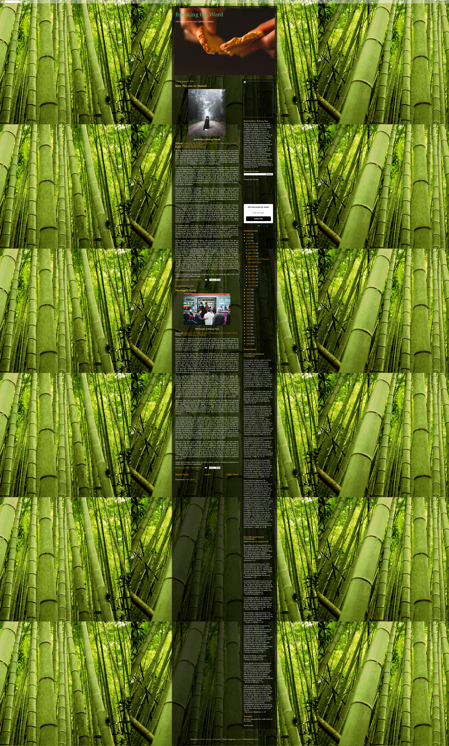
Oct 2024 (252, 250)
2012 (248, 324)
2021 (248, 296)
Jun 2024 (252, 269)
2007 (248, 341)
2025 (248, 237)
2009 (248, 334)
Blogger (255, 739)
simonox (239, 739)
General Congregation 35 (258, 541)
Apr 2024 (252, 276)
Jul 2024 (251, 266)
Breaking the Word (199, 15)
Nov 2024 (252, 247)
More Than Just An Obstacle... (192, 86)
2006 (248, 344)
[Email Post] (206, 280)
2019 (248, 302)
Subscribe (258, 219)
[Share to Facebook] (217, 280)
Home (207, 474)
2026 (248, 234)
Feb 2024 (252, 282)
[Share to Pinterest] (219, 280)
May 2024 (252, 273)
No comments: (197, 280)
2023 (248, 289)
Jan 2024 (252, 285)
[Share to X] (215, 280)
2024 (248, 241)
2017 (248, 309)
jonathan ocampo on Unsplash (210, 739)
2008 (248, 337)
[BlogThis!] (212, 280)
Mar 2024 (252, 279)
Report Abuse (250, 349)
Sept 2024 (252, 253)
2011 (248, 328)
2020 (248, 299)
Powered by (252, 226)
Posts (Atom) (190, 479)
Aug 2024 (252, 256)
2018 (248, 305)
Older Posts (232, 474)
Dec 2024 (252, 243)
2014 (248, 318)
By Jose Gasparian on (194, 335)
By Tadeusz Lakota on (194, 147)
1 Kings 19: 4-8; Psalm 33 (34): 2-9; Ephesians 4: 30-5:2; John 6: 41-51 (210, 333)
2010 (248, 331)
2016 (248, 312)
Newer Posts (182, 474)
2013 (248, 321)
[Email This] (210, 280)
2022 (248, 293)
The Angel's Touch (185, 290)
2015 (248, 315)
